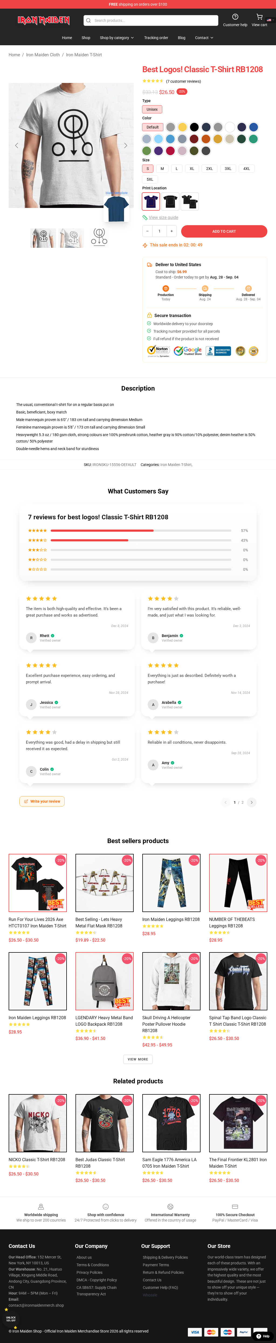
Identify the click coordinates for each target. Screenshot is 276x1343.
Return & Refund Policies (163, 1272)
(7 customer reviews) (183, 81)
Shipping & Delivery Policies (165, 1257)
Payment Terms (156, 1265)
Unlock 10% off (11, 1319)
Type (146, 101)
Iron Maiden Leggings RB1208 (171, 919)
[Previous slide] (17, 145)
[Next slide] (125, 145)
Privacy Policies (89, 1272)
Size (146, 160)
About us (84, 1257)
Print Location (154, 188)
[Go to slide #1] (43, 238)
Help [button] (266, 1336)
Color (146, 118)
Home (14, 54)
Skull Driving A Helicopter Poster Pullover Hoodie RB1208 (166, 1024)
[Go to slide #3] (99, 238)
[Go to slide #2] (71, 238)
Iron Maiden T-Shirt (84, 54)
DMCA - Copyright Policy (97, 1280)
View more (138, 1059)
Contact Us (152, 1280)
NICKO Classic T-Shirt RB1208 (37, 1159)
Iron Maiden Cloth (43, 54)
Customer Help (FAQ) (160, 1287)
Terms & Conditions (93, 1265)
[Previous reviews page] (225, 802)
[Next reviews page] (252, 802)
